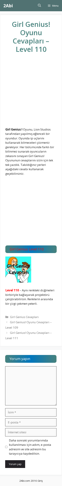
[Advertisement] (31, 93)
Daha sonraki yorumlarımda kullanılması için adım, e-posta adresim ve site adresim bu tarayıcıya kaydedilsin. (30, 447)
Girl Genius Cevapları (24, 317)
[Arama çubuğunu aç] (39, 5)
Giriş (40, 480)
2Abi (8, 5)
